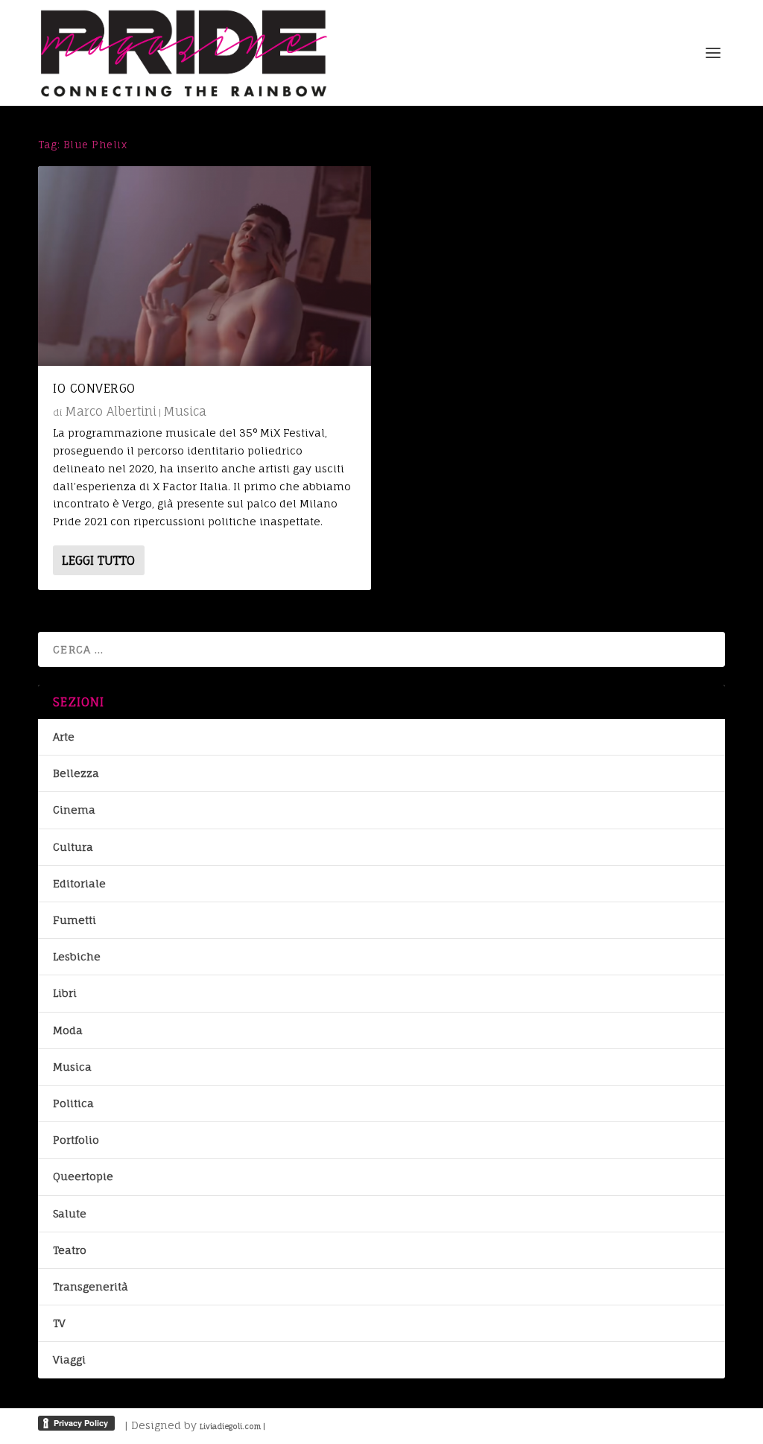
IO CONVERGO (94, 388)
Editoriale (79, 883)
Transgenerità (90, 1286)
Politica (73, 1103)
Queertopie (83, 1176)
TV (59, 1323)
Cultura (73, 846)
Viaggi (69, 1359)
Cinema (74, 809)
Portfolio (76, 1139)
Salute (69, 1213)
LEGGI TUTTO (98, 560)
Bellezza (76, 773)
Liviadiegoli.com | (232, 1426)
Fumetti (74, 919)
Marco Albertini (110, 411)
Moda (68, 1030)
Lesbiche (77, 956)
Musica (184, 411)
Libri (65, 993)
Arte (64, 736)
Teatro (69, 1250)
